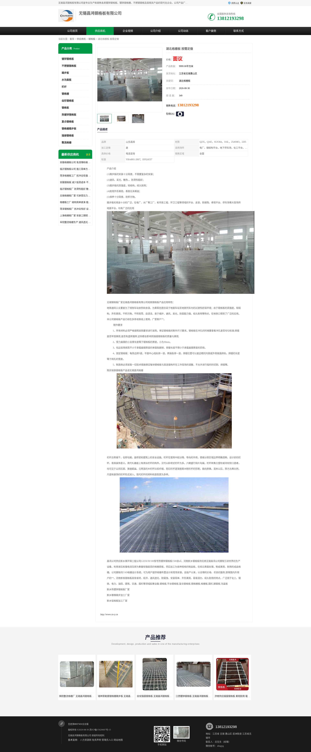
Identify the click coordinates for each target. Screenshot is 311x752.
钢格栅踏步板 (69, 128)
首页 (72, 39)
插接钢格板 (68, 135)
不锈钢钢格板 (69, 66)
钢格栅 (65, 93)
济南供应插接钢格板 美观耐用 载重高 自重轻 (198, 696)
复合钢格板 (68, 121)
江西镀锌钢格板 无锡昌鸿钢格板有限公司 (157, 696)
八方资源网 (85, 740)
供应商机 (100, 31)
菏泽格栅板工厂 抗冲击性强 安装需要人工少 (75, 175)
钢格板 (91, 39)
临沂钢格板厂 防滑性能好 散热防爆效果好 (75, 189)
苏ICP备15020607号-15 (100, 729)
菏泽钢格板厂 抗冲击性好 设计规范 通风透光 (75, 209)
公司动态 (183, 31)
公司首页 (72, 31)
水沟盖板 (66, 79)
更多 (88, 154)
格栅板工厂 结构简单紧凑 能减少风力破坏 (75, 202)
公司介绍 (155, 31)
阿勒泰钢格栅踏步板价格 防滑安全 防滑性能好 (238, 696)
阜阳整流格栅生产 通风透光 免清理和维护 (75, 222)
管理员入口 (107, 740)
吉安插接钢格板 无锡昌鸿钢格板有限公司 (118, 696)
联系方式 (238, 31)
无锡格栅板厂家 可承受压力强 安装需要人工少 (75, 195)
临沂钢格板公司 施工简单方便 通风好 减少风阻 (75, 169)
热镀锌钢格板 (69, 114)
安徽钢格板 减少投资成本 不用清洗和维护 (75, 182)
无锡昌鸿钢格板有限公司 (79, 735)
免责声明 (96, 740)
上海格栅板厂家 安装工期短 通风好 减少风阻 (75, 215)
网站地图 (118, 740)
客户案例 (211, 31)
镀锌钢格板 (68, 59)
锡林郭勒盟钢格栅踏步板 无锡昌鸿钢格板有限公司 (84, 696)
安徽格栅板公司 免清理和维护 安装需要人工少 (75, 162)
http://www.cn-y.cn (109, 614)
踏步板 (65, 73)
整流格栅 (66, 142)
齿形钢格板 (68, 100)
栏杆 (64, 86)
